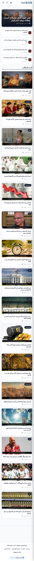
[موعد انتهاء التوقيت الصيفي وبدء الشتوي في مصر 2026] (17, 248)
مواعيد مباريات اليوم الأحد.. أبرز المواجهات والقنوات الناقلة (17, 484)
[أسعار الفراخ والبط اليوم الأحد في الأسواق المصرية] (17, 165)
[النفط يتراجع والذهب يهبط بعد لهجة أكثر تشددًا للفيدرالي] (17, 333)
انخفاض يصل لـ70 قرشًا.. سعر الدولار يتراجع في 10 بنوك (15, 58)
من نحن (28, 549)
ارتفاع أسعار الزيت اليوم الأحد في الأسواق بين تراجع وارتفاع (17, 512)
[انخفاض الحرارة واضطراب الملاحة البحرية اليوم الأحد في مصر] (17, 417)
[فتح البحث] (7, 2)
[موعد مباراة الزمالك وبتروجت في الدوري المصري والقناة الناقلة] (17, 305)
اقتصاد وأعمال (27, 102)
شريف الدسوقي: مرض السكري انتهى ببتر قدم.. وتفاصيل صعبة (18, 232)
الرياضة (29, 299)
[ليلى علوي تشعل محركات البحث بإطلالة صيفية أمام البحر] (17, 80)
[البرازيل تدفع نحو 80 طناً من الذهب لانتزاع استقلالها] (17, 390)
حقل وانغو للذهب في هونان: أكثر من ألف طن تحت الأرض (17, 374)
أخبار (30, 11)
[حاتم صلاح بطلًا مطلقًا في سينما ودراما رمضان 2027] (17, 445)
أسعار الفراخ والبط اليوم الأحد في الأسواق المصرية (15, 49)
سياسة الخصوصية (15, 549)
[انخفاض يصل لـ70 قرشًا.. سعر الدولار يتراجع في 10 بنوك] (17, 191)
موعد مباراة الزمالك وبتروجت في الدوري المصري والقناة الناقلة (17, 317)
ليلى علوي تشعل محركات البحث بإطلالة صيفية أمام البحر (17, 19)
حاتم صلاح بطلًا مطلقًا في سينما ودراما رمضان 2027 (17, 456)
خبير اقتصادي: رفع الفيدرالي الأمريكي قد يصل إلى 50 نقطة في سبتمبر (18, 289)
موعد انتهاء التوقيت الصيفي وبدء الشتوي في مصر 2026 (18, 260)
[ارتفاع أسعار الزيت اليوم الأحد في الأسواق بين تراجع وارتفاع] (17, 500)
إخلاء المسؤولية (17, 552)
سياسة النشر (7, 549)
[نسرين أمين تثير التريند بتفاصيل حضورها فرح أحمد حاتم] (17, 136)
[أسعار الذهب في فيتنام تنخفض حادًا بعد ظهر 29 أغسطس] (17, 108)
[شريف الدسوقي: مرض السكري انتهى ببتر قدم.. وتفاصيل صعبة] (17, 220)
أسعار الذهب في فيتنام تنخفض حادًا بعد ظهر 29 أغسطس (16, 31)
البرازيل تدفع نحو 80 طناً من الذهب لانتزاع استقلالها (17, 401)
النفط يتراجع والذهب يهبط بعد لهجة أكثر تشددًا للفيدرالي (19, 346)
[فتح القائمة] (3, 2)
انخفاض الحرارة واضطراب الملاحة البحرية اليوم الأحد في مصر (18, 429)
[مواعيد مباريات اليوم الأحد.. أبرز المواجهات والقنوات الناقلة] (17, 472)
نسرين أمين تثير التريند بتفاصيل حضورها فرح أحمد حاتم (15, 41)
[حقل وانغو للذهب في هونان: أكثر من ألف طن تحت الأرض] (17, 362)
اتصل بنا (23, 549)
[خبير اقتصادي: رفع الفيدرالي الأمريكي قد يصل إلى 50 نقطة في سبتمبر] (17, 277)
